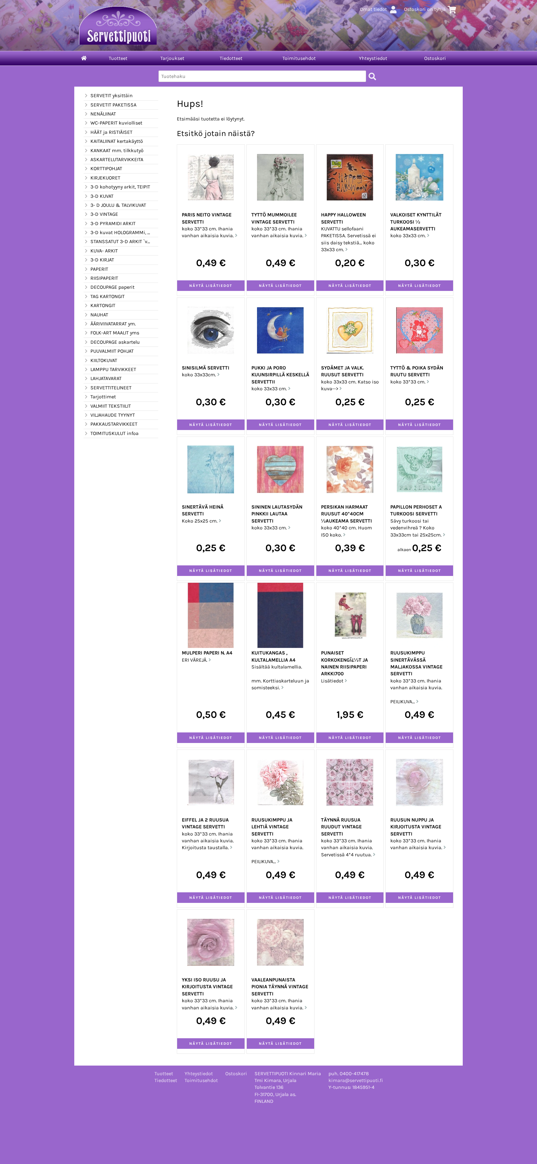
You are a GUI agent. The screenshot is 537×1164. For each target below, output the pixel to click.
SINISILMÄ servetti (205, 368)
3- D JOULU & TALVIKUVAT (118, 205)
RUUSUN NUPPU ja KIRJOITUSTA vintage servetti (415, 827)
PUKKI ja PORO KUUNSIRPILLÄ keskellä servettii (280, 375)
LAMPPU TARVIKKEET (113, 369)
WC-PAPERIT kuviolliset (116, 123)
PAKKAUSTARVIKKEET (113, 424)
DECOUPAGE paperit (112, 287)
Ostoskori (435, 58)
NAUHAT (99, 315)
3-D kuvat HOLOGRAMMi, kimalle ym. (120, 232)
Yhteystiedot (373, 58)
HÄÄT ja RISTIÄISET (111, 132)
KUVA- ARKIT (104, 251)
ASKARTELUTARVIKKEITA (116, 159)
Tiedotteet (231, 58)
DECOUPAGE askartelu (115, 342)
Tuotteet (118, 58)
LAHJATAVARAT (106, 378)
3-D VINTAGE (104, 214)
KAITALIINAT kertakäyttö (116, 141)
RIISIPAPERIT (104, 278)
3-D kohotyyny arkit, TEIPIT (120, 187)
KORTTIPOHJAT (106, 168)
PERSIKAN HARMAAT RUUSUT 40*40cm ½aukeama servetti (346, 514)
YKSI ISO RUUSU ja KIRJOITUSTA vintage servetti (207, 987)
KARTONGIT (102, 305)
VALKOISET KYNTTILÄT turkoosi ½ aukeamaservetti (416, 222)
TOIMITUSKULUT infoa (114, 433)
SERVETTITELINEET (110, 388)
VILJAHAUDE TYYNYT (112, 415)
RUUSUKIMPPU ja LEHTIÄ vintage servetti (271, 827)
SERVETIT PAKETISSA (113, 105)
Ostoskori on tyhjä (425, 9)
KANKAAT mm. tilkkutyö (117, 150)
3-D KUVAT (101, 196)
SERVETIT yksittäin (111, 95)
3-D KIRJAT (102, 260)
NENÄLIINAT (103, 114)
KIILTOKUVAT (103, 360)
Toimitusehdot (299, 58)
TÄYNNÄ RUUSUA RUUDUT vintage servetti (341, 827)
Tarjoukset (172, 58)
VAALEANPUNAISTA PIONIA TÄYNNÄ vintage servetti (279, 987)
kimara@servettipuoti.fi (355, 1080)
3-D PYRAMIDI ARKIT (112, 223)
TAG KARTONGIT (107, 296)
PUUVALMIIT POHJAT (112, 351)
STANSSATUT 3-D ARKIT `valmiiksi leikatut (120, 241)
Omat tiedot (373, 9)
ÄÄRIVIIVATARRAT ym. (113, 324)
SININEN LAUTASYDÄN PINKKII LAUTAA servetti (276, 514)
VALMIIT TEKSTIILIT (110, 406)
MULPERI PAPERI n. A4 (207, 653)
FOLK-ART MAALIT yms (114, 333)
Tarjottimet (103, 397)
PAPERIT (99, 269)
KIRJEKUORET (105, 178)
